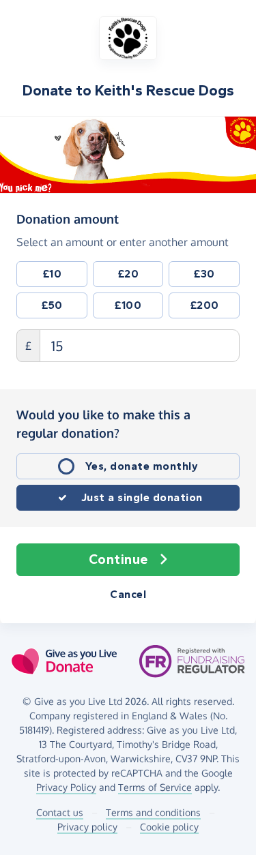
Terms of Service (155, 787)
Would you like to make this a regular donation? (103, 423)
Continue (118, 559)
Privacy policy (87, 826)
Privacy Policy (66, 787)
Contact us (59, 812)
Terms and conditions (153, 812)
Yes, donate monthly (142, 466)
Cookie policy (169, 826)
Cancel (128, 594)
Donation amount (67, 218)
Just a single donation (142, 497)
